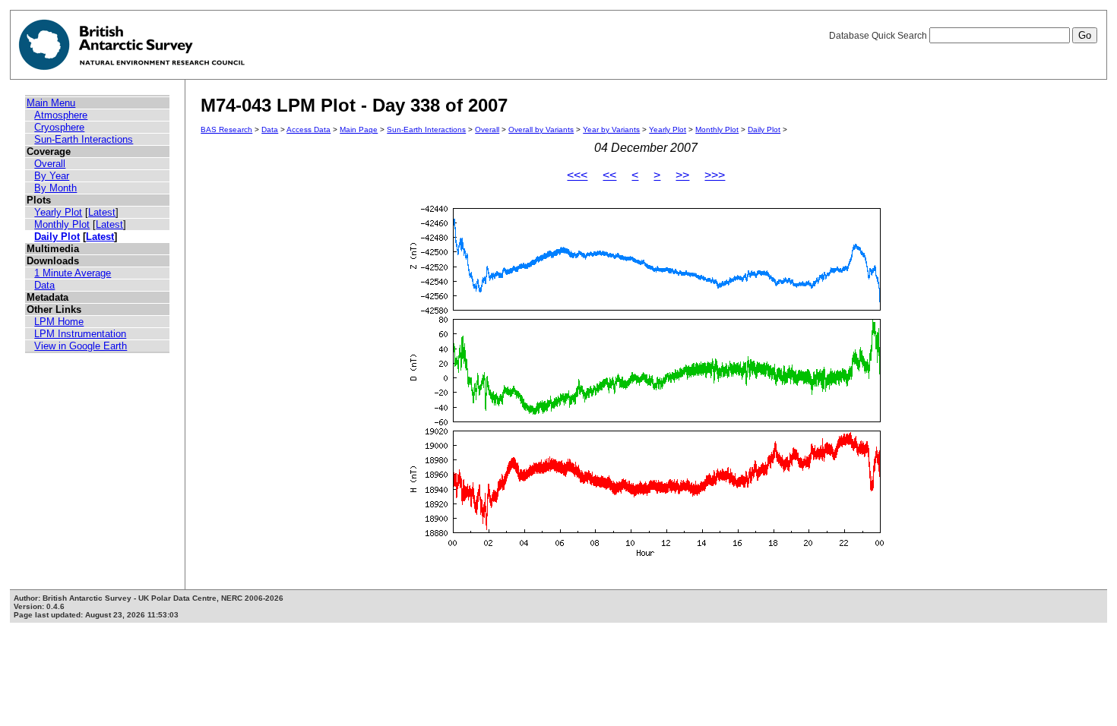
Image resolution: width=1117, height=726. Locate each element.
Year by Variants (611, 129)
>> (682, 175)
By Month (55, 188)
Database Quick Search (879, 35)
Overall (49, 163)
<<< (577, 175)
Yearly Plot (58, 212)
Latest (101, 212)
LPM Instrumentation (80, 333)
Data (44, 285)
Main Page (359, 129)
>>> (714, 175)
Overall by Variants (541, 129)
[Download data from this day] (646, 556)
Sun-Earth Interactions (83, 139)
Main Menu (51, 103)
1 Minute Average (72, 273)
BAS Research (226, 129)
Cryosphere (59, 127)
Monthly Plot (62, 224)
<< (609, 175)
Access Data (308, 129)
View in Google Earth (80, 346)
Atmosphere (60, 115)
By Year (51, 176)
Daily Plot (57, 236)
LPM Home (59, 321)
